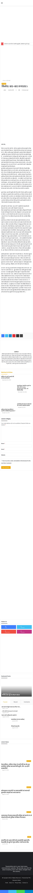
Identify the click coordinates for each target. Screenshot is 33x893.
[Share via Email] (17, 335)
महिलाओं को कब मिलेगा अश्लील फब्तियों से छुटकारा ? (8, 410)
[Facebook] (2, 335)
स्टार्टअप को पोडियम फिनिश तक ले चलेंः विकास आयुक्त (15, 694)
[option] (16, 688)
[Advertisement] (16, 23)
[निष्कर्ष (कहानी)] (6, 731)
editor (5, 90)
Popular (5, 702)
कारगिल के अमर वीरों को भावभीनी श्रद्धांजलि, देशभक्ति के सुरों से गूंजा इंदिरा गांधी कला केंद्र (15, 841)
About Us (11, 882)
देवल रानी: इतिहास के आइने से (9, 715)
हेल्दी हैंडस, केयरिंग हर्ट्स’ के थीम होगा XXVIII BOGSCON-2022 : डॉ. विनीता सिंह (24, 388)
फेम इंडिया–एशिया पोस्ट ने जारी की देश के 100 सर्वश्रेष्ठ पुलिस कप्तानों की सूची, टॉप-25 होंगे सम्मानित (15, 766)
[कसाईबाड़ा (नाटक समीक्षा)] (6, 721)
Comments (27, 702)
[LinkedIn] (10, 335)
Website (3, 455)
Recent (16, 702)
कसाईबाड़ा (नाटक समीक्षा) (18, 719)
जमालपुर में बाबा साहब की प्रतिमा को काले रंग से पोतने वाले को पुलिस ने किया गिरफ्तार (16, 816)
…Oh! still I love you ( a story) (9, 711)
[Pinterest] (14, 335)
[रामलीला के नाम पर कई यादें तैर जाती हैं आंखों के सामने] (24, 398)
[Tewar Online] (10, 3)
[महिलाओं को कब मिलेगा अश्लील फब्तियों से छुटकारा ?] (8, 401)
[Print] (21, 335)
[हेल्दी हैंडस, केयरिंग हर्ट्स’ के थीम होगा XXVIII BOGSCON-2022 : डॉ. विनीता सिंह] (24, 380)
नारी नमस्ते (8, 80)
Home (4, 80)
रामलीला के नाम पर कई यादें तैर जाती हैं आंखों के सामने (24, 404)
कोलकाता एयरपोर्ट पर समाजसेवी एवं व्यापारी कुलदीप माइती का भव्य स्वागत (15, 791)
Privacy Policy (18, 882)
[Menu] (2, 3)
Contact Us (25, 882)
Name (3, 443)
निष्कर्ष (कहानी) (15, 726)
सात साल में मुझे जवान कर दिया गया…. (11, 707)
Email (3, 449)
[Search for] (31, 3)
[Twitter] (6, 335)
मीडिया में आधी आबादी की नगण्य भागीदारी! (7, 377)
